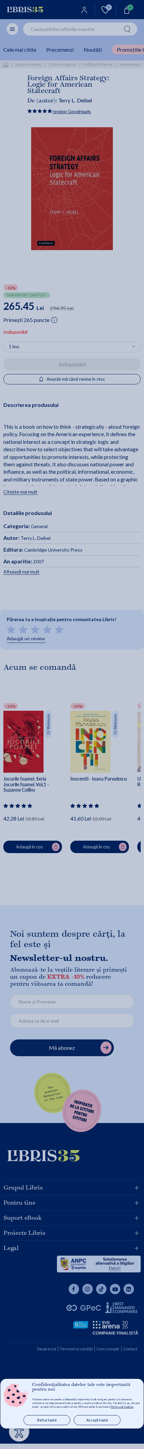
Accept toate (97, 1420)
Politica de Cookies (122, 1406)
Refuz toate (47, 1420)
